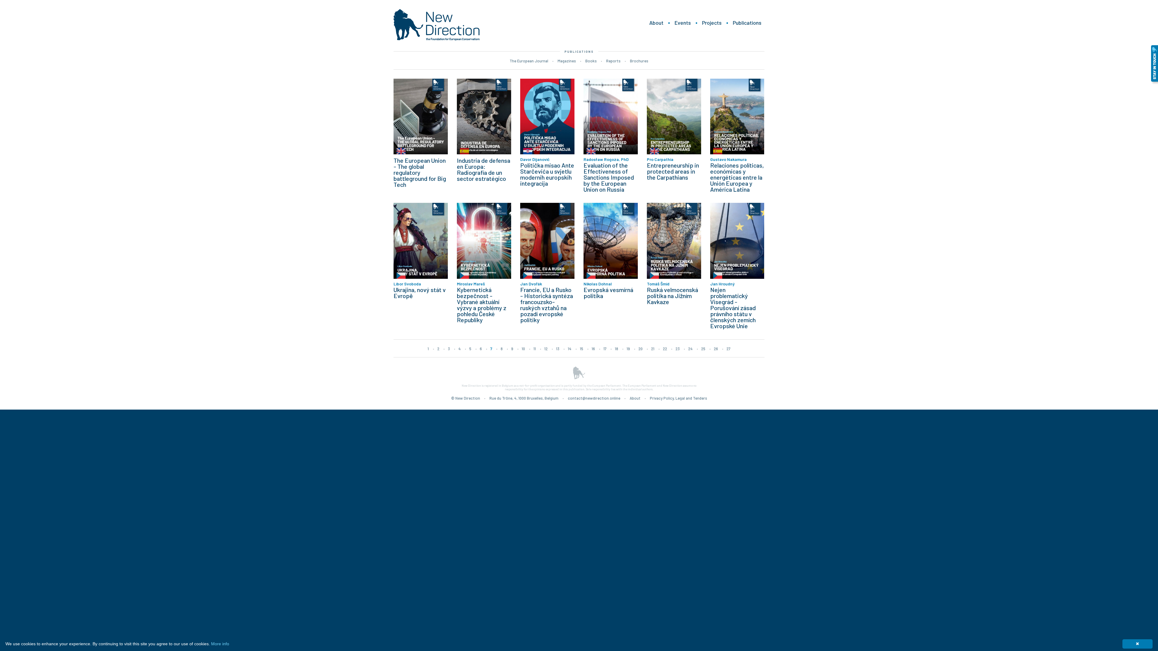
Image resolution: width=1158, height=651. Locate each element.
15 (581, 348)
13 (557, 348)
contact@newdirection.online (594, 398)
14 (569, 348)
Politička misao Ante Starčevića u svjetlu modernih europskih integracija (547, 174)
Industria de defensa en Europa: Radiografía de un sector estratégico (483, 169)
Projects (712, 22)
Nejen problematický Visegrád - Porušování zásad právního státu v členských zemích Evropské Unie (733, 308)
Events (683, 22)
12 (546, 348)
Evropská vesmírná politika (608, 293)
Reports (613, 60)
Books (591, 60)
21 (652, 348)
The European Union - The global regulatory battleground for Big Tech (420, 172)
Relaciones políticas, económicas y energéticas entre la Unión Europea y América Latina (737, 177)
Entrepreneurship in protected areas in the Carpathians (673, 171)
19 (628, 348)
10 (523, 348)
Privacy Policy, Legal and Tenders (678, 398)
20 (640, 348)
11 (534, 348)
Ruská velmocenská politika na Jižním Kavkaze (672, 296)
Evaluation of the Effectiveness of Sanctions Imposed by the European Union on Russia (609, 177)
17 (604, 348)
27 (728, 348)
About (656, 22)
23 (678, 348)
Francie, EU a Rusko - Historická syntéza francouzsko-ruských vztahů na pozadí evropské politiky (546, 305)
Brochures (639, 60)
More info (220, 643)
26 (716, 348)
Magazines (567, 60)
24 (690, 348)
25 (703, 348)
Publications (747, 22)
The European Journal (529, 60)
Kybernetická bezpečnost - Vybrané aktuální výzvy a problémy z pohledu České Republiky (481, 305)
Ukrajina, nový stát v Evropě (420, 293)
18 (616, 348)
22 (665, 348)
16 (593, 348)
